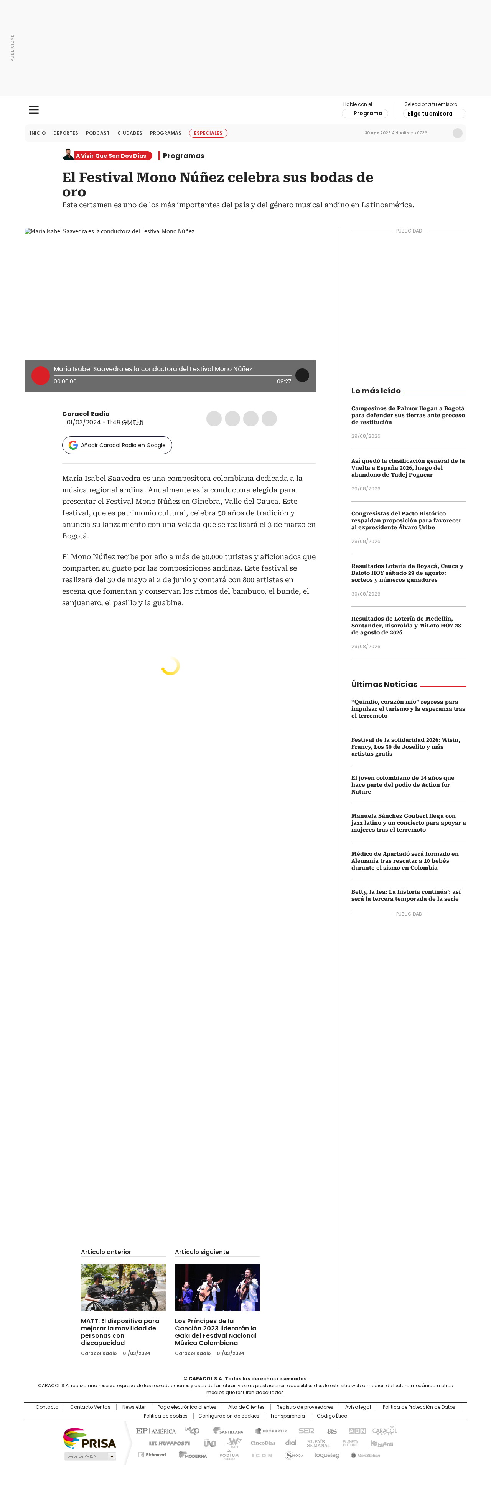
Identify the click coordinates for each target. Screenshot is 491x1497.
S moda (292, 1453)
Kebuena (381, 1442)
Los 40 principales (189, 1430)
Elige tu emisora (430, 113)
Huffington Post (166, 1442)
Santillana (225, 1430)
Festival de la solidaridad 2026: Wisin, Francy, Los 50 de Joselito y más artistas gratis (405, 747)
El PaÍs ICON (259, 1453)
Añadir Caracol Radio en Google (123, 445)
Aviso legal (358, 1407)
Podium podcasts (226, 1453)
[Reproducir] (40, 375)
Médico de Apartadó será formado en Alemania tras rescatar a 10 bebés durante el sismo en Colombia (405, 861)
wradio (230, 1442)
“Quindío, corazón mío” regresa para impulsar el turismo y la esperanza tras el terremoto (408, 709)
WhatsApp (269, 418)
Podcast (98, 133)
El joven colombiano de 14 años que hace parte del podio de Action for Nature (403, 785)
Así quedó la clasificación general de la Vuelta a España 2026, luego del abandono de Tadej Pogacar (408, 468)
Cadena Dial (288, 1442)
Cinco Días (260, 1442)
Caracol (384, 1430)
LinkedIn (251, 418)
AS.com (330, 1430)
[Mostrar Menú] (34, 109)
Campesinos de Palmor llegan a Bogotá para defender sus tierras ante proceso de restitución (408, 415)
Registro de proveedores (305, 1407)
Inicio (38, 133)
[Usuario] (458, 133)
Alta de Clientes (246, 1407)
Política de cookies (166, 1416)
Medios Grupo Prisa (89, 1456)
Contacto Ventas (90, 1407)
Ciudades (129, 133)
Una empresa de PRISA (89, 1438)
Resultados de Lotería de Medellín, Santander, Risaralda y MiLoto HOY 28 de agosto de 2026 (406, 625)
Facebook (214, 418)
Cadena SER (304, 1430)
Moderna (191, 1453)
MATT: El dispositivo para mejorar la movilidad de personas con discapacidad (120, 1332)
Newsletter (442, 133)
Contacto (47, 1407)
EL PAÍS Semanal (316, 1442)
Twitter (232, 418)
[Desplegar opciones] (302, 375)
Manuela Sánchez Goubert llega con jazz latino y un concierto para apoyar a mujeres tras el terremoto (408, 823)
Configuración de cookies (228, 1416)
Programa (368, 113)
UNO (207, 1442)
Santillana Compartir (267, 1430)
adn (355, 1430)
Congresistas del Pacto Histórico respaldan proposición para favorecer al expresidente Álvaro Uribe (406, 520)
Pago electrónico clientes (187, 1407)
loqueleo (326, 1453)
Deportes (65, 133)
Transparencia (287, 1416)
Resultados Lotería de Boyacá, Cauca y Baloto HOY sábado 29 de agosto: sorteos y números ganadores (407, 573)
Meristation (364, 1453)
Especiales (208, 133)
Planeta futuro (348, 1442)
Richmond (152, 1453)
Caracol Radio (246, 110)
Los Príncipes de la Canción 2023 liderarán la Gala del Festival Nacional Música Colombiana (215, 1332)
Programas (165, 133)
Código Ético (332, 1416)
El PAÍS (155, 1430)
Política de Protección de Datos (419, 1407)
